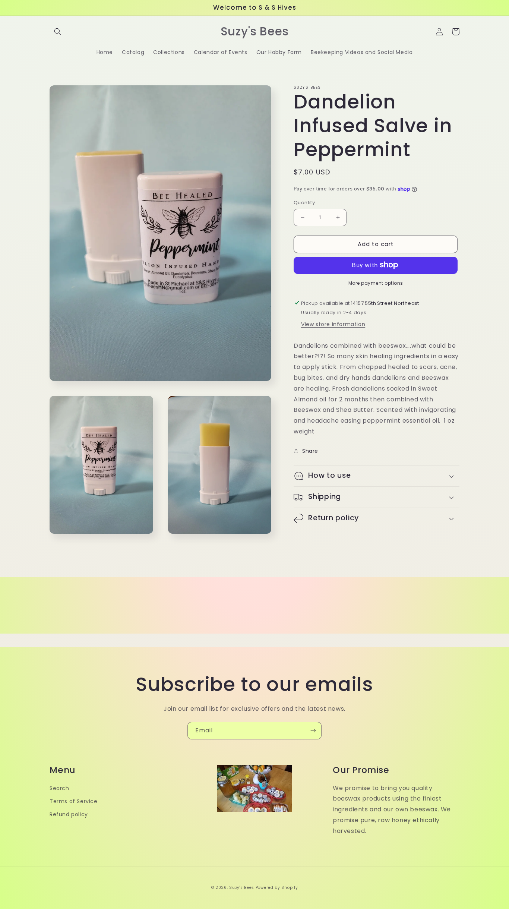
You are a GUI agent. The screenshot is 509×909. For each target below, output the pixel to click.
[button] (58, 31)
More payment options (375, 283)
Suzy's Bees (241, 887)
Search (59, 788)
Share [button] (310, 450)
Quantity (304, 202)
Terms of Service (74, 801)
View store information (333, 324)
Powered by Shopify (277, 887)
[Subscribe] (313, 730)
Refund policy (69, 814)
